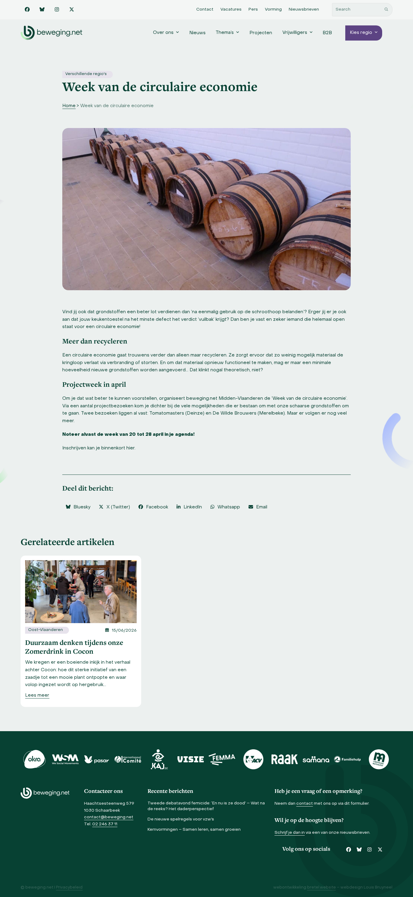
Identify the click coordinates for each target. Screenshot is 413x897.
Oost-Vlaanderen (45, 630)
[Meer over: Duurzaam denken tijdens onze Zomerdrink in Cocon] (81, 592)
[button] (78, 507)
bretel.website (321, 887)
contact (304, 804)
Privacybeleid (69, 887)
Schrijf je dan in (290, 833)
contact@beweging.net (108, 817)
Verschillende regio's (86, 74)
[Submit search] (386, 10)
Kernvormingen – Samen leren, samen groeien (194, 830)
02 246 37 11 (104, 824)
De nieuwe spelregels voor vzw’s (181, 819)
